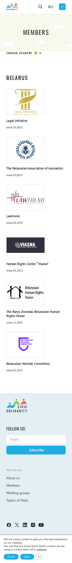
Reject (27, 556)
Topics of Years (17, 500)
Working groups (18, 493)
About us (13, 478)
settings (42, 549)
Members (13, 485)
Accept (11, 556)
